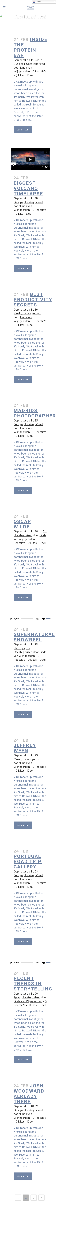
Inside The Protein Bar (30, 47)
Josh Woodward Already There (29, 1093)
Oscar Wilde (22, 524)
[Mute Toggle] (43, 619)
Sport (17, 997)
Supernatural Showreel (34, 637)
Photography (22, 648)
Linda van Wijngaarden (28, 1001)
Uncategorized (35, 63)
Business (19, 63)
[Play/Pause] (11, 619)
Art (45, 531)
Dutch (38, 2)
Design (18, 202)
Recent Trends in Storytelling (33, 983)
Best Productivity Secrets (33, 299)
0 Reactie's (39, 71)
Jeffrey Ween (25, 747)
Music (17, 313)
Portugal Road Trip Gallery (28, 861)
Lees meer (23, 130)
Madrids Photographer (35, 413)
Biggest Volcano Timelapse (28, 188)
